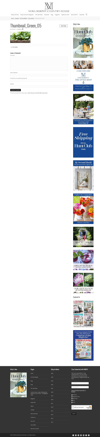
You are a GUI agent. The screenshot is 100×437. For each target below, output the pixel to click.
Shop (32, 384)
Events (74, 402)
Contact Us (33, 417)
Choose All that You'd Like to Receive (78, 391)
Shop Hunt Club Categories (26, 14)
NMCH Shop (75, 398)
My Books (46, 14)
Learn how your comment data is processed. (37, 93)
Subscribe (81, 14)
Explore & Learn (65, 14)
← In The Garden (14, 47)
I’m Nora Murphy (34, 377)
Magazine (57, 14)
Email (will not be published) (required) (18, 78)
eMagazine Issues (76, 396)
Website (12, 84)
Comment (12, 55)
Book (74, 400)
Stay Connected (34, 413)
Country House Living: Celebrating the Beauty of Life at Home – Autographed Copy (39, 394)
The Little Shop (38, 14)
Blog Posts (75, 394)
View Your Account (35, 428)
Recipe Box (33, 402)
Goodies (32, 409)
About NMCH (74, 14)
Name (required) (13, 72)
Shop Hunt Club (15, 14)
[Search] (86, 14)
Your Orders (33, 425)
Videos (32, 406)
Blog (52, 14)
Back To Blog (63, 26)
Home (32, 373)
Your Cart (33, 421)
